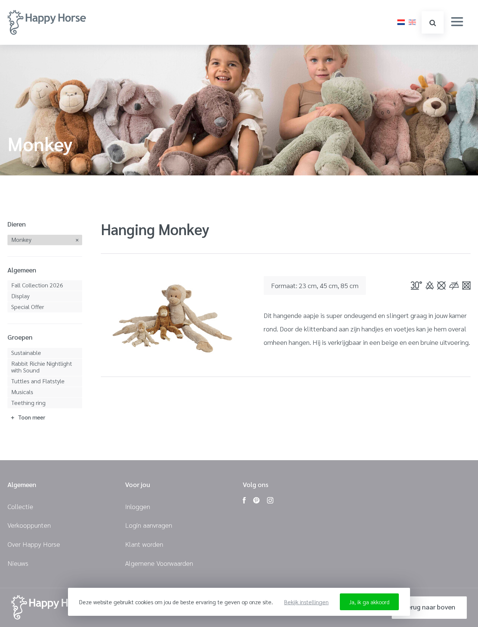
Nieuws (17, 563)
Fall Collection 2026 (37, 285)
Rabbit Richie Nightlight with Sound (41, 366)
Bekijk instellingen (306, 602)
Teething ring (28, 402)
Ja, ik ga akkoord (369, 601)
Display (20, 296)
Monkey (21, 239)
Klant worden (144, 544)
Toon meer (31, 417)
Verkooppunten (29, 525)
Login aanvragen (148, 525)
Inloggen (137, 506)
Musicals (22, 392)
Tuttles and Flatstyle (38, 381)
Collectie (20, 506)
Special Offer (27, 307)
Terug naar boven (429, 606)
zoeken (433, 22)
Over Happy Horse (33, 544)
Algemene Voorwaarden (159, 563)
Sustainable (26, 352)
